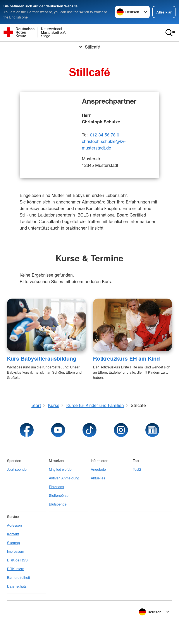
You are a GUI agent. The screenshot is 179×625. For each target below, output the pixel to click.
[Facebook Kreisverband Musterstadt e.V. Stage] (27, 430)
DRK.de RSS (17, 560)
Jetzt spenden (18, 469)
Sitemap (13, 542)
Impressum (15, 551)
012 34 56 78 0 (104, 134)
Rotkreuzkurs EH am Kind (126, 358)
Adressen (14, 525)
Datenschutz (16, 586)
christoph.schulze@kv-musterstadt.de (104, 144)
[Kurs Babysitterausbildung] (46, 325)
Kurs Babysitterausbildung (41, 358)
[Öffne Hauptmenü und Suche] (170, 32)
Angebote (98, 469)
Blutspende (58, 504)
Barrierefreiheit (18, 577)
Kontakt (13, 533)
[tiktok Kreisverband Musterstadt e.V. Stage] (89, 430)
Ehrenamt (56, 486)
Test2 (137, 469)
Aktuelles (98, 478)
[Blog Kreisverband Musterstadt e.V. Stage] (152, 430)
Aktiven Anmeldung (64, 478)
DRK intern (15, 568)
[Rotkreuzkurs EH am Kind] (132, 325)
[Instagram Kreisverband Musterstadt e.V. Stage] (121, 430)
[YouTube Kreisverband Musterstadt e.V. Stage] (58, 430)
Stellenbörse (59, 495)
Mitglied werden (61, 469)
